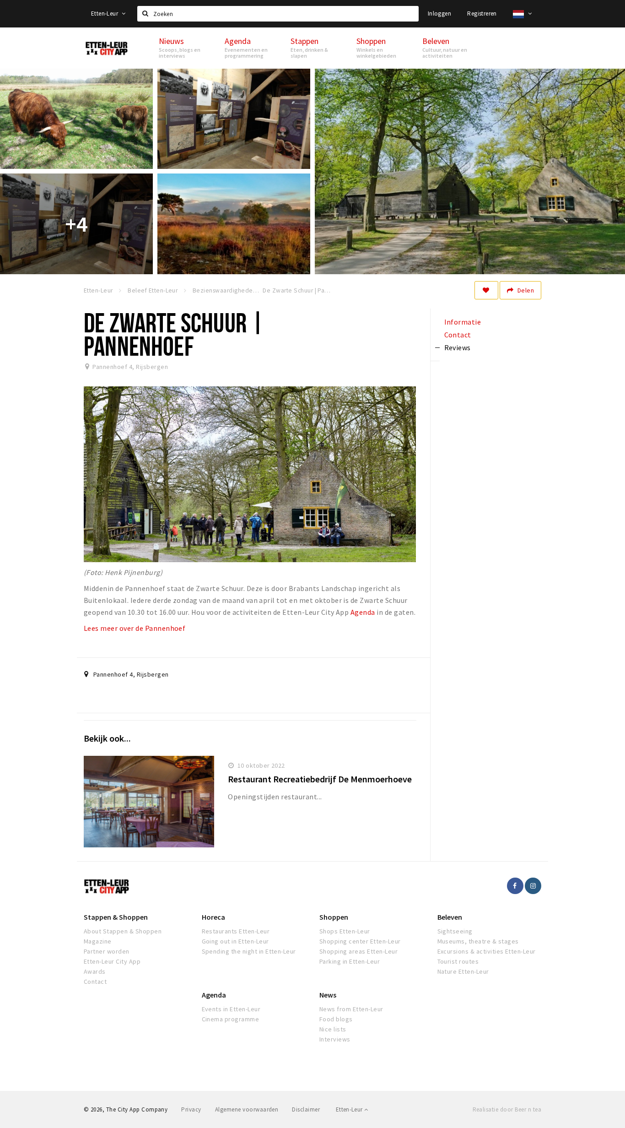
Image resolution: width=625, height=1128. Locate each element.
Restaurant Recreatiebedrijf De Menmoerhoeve (320, 779)
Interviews (334, 1039)
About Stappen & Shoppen (123, 931)
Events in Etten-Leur (231, 1009)
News (327, 994)
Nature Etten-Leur (463, 971)
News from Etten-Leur (351, 1009)
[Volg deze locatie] (486, 290)
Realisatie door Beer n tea (507, 1109)
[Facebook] (515, 886)
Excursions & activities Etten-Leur (486, 951)
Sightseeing (455, 931)
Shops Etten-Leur (344, 931)
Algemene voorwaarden (247, 1109)
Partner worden (106, 951)
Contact (95, 981)
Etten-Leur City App (112, 961)
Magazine (98, 941)
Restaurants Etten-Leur (236, 931)
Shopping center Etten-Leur (359, 941)
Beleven (449, 917)
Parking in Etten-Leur (349, 961)
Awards (95, 971)
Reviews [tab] (457, 347)
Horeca (213, 917)
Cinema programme (230, 1019)
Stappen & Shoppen (116, 917)
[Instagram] (533, 886)
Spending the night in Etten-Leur (249, 951)
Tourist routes (458, 961)
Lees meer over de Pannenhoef (134, 628)
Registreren (481, 13)
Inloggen (439, 13)
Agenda (362, 612)
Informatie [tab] (462, 321)
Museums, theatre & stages (478, 941)
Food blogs (336, 1019)
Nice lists (332, 1029)
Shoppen (333, 917)
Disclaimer (306, 1109)
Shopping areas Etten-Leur (358, 951)
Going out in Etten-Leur (235, 941)
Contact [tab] (457, 334)
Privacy (191, 1109)
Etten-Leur (105, 13)
